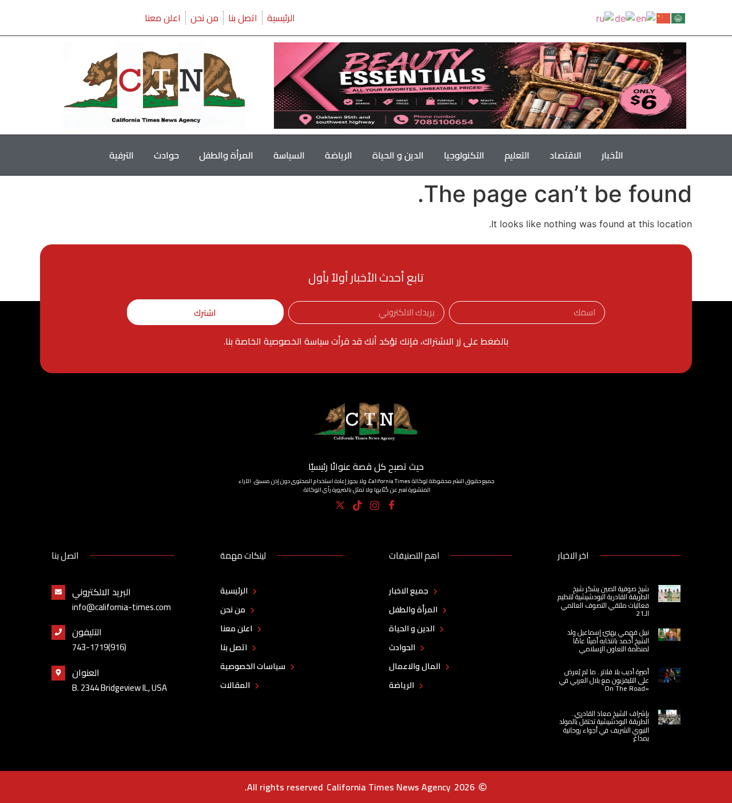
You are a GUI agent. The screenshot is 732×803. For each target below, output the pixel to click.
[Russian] (605, 17)
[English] (646, 17)
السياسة (289, 155)
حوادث (166, 155)
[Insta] (375, 505)
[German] (625, 17)
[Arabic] (678, 17)
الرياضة (338, 155)
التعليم (517, 155)
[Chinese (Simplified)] (664, 17)
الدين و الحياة (398, 155)
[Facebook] (392, 505)
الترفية (121, 155)
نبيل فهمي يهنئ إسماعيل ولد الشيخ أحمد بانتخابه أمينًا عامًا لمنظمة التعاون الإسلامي (608, 640)
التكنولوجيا (464, 155)
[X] (340, 505)
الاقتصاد (566, 155)
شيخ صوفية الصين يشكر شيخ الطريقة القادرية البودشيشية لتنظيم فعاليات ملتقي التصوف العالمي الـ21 (603, 601)
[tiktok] (357, 505)
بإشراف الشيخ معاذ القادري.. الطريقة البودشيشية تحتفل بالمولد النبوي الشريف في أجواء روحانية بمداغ (604, 726)
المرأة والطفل (226, 155)
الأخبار (612, 155)
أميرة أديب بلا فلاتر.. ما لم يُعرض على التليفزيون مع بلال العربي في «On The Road (604, 680)
